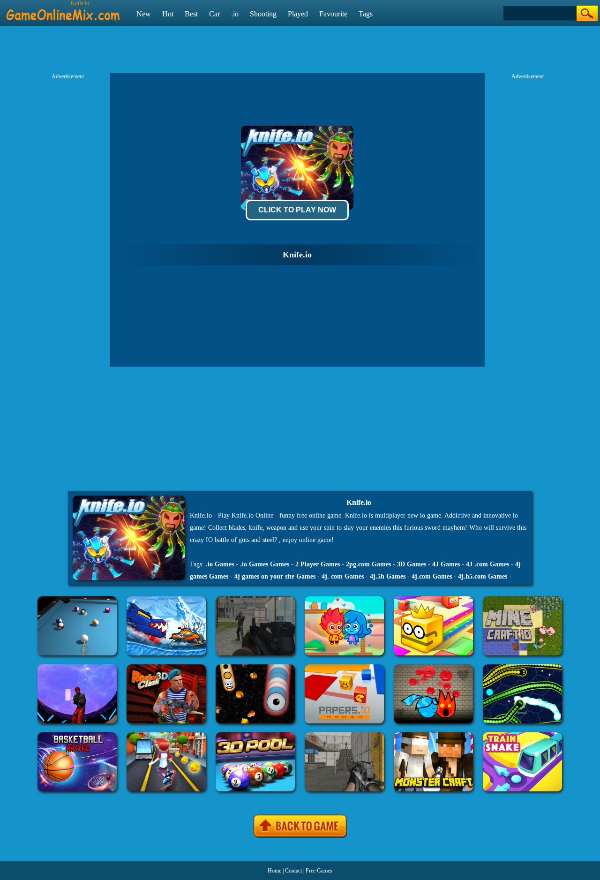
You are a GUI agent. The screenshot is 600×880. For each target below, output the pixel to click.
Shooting (263, 14)
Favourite (333, 14)
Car (214, 14)
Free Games (319, 870)
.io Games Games (264, 564)
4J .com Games (487, 564)
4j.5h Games (387, 576)
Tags (366, 14)
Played (298, 14)
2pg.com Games (368, 564)
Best (191, 14)
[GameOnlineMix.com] (63, 11)
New (143, 14)
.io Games (220, 564)
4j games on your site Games (274, 576)
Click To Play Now (297, 210)
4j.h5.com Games (482, 576)
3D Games (411, 564)
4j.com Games (432, 576)
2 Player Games (317, 564)
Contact (293, 870)
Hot (167, 14)
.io (235, 14)
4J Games (446, 564)
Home (274, 870)
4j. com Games (343, 576)
